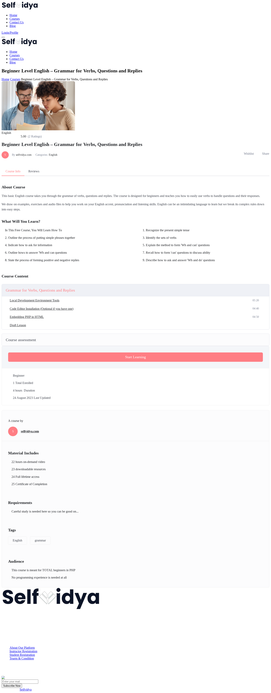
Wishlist (249, 153)
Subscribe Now (11, 685)
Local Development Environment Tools (34, 300)
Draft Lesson (18, 325)
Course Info (13, 171)
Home (13, 15)
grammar (40, 540)
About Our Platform (22, 647)
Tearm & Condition (22, 658)
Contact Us (17, 22)
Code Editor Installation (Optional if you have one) (41, 308)
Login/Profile (10, 32)
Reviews (33, 171)
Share (265, 153)
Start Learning (135, 357)
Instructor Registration (23, 651)
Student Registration (22, 655)
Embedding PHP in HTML (27, 317)
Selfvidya (26, 689)
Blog (13, 26)
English (53, 154)
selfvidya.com (24, 154)
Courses (15, 18)
